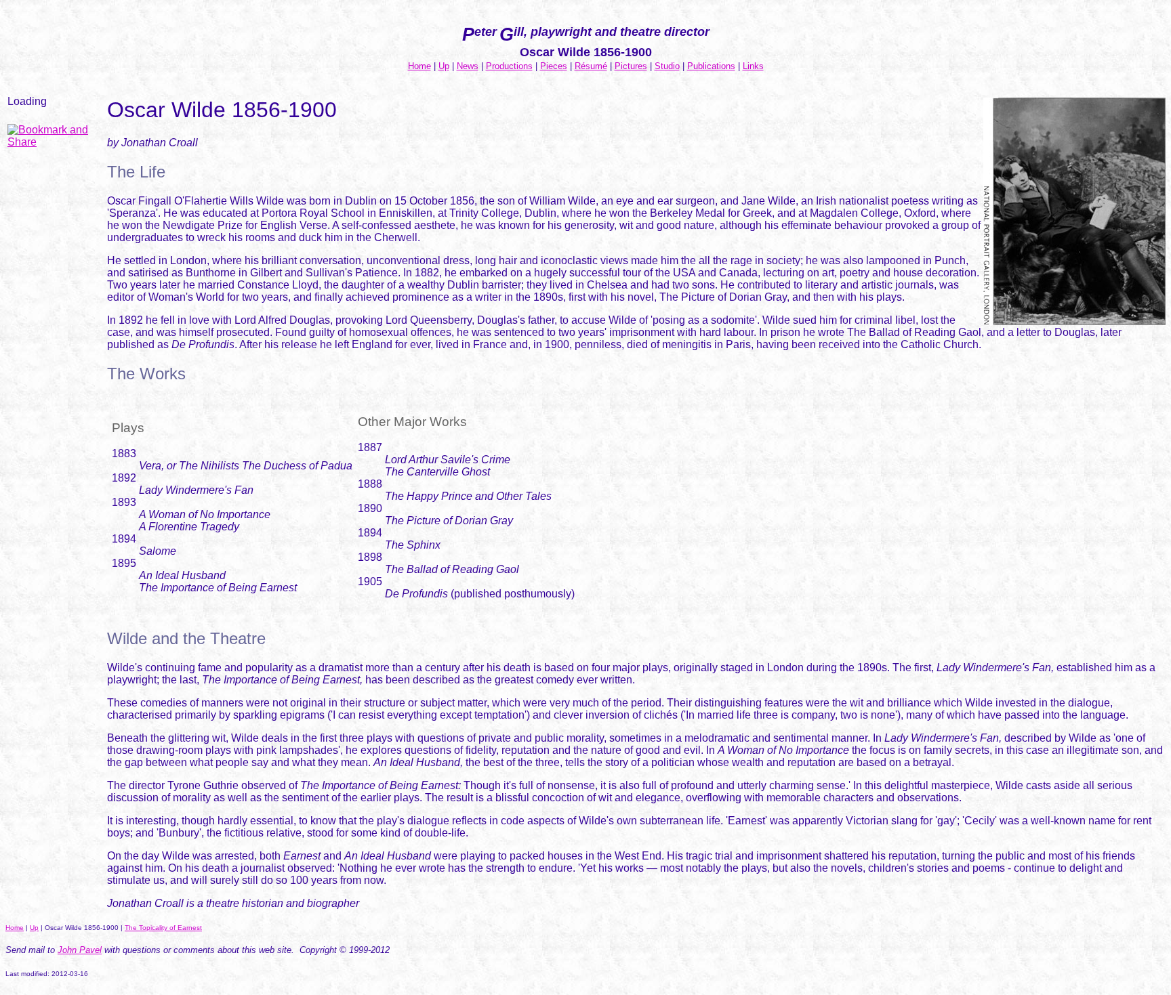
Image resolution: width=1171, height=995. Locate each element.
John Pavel (80, 950)
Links (753, 66)
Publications (711, 66)
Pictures (631, 66)
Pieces (553, 66)
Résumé (591, 66)
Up (443, 66)
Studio (667, 66)
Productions (509, 66)
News (467, 66)
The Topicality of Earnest (163, 927)
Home (419, 66)
